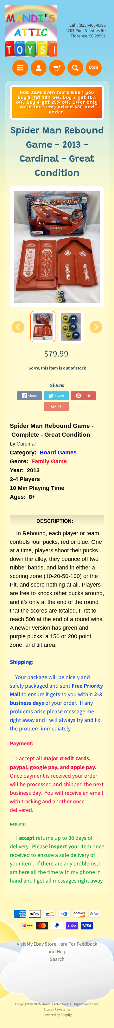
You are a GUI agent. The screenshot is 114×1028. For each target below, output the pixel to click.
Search (57, 959)
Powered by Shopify (57, 1014)
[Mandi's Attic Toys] (31, 31)
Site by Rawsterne (57, 1009)
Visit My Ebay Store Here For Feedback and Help (57, 948)
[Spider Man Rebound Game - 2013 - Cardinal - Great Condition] (42, 326)
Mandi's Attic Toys (54, 1004)
